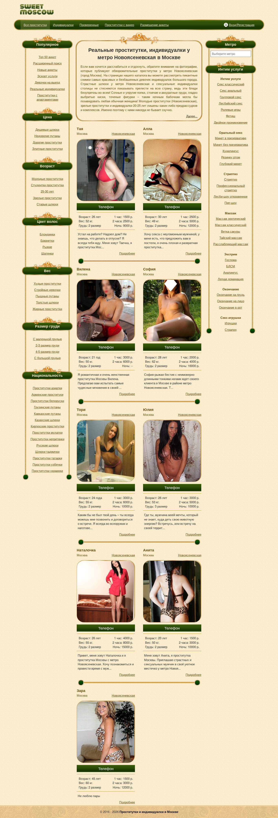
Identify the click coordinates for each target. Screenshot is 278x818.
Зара (81, 690)
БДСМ (230, 266)
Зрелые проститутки (47, 198)
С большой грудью (47, 358)
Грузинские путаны (47, 407)
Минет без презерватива (230, 144)
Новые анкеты (47, 70)
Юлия (148, 409)
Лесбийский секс (231, 103)
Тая (80, 128)
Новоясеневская (123, 133)
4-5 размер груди (47, 351)
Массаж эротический (230, 218)
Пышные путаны (47, 296)
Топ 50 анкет (47, 57)
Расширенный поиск (47, 63)
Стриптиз (230, 179)
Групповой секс (230, 97)
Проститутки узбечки (47, 464)
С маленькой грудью (47, 339)
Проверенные (89, 25)
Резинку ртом (230, 157)
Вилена (83, 269)
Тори (81, 409)
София (149, 269)
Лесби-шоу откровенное (230, 196)
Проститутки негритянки (47, 439)
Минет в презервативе (230, 138)
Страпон (230, 329)
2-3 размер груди (47, 345)
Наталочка (86, 550)
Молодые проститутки (47, 178)
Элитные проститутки (47, 148)
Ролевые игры (231, 109)
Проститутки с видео (119, 25)
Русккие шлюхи (47, 445)
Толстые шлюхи (47, 302)
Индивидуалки (63, 25)
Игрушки (231, 323)
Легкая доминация (230, 279)
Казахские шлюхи (47, 420)
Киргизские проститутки (47, 426)
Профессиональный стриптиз (231, 187)
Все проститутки (35, 25)
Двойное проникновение (230, 122)
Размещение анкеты (154, 25)
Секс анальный (230, 90)
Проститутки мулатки (47, 432)
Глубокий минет (231, 163)
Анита (148, 550)
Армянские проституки (47, 394)
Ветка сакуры (230, 231)
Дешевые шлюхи (47, 129)
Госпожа (230, 260)
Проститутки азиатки (47, 388)
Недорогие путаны (47, 136)
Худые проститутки (47, 283)
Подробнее (127, 253)
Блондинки (47, 234)
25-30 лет (47, 191)
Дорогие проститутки (47, 142)
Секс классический (230, 84)
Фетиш (230, 116)
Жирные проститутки (47, 309)
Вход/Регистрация (241, 25)
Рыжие (47, 247)
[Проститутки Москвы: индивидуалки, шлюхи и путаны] (37, 9)
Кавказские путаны (47, 413)
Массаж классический (230, 225)
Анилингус (230, 272)
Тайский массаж (230, 237)
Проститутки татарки (47, 458)
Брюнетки (47, 240)
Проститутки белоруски (47, 401)
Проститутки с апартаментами (47, 97)
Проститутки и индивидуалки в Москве (148, 811)
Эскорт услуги (47, 76)
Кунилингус (231, 151)
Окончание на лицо (230, 301)
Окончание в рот (230, 307)
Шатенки (47, 253)
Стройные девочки (47, 290)
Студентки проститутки (47, 185)
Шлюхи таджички (47, 451)
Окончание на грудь (231, 294)
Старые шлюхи (47, 204)
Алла (147, 128)
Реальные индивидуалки (47, 89)
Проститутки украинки (47, 470)
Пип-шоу (230, 202)
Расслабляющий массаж (230, 244)
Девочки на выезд (47, 82)
